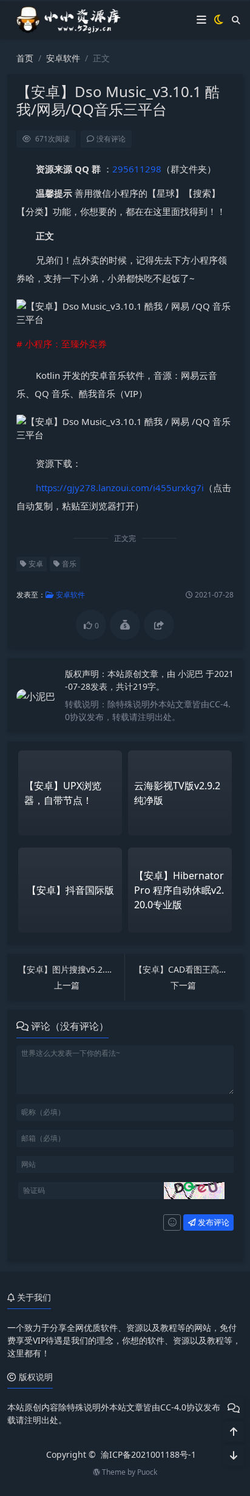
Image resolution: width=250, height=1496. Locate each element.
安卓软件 (63, 58)
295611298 (136, 169)
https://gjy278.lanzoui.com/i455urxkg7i (120, 487)
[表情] (172, 1222)
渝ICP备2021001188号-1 (148, 1454)
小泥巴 (192, 673)
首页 (24, 58)
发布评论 (212, 1222)
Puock (147, 1472)
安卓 (35, 564)
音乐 (68, 564)
